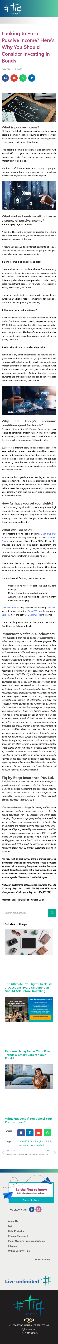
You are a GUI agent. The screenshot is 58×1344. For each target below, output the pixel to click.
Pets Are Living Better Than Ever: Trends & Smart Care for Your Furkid (28, 1054)
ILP (49, 1141)
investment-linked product (30, 1144)
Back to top (43, 1259)
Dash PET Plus (48, 533)
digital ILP (42, 1141)
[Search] (52, 913)
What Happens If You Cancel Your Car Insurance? (28, 1120)
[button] (5, 78)
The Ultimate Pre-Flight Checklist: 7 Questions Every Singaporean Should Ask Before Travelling (28, 987)
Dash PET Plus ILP (26, 1141)
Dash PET (51, 607)
